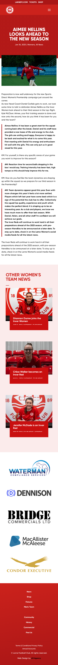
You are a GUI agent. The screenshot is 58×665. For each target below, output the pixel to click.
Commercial (29, 627)
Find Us (29, 632)
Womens (31, 45)
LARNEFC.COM (21, 2)
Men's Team (29, 607)
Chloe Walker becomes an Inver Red (27, 373)
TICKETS (33, 2)
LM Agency (36, 658)
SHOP (40, 2)
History (29, 622)
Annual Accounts (29, 649)
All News (39, 45)
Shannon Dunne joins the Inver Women (27, 320)
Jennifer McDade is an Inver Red (28, 427)
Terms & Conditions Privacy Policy (29, 646)
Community (29, 617)
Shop (29, 597)
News (29, 592)
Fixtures (29, 602)
